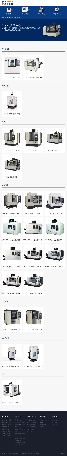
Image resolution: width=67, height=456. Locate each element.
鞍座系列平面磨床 (19, 445)
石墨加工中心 (5, 429)
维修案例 (42, 422)
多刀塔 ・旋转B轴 (31, 422)
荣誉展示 (54, 424)
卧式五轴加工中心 (6, 422)
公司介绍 (54, 420)
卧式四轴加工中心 (6, 420)
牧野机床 (7, 17)
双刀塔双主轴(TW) (31, 429)
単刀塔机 (29, 431)
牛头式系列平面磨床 (20, 442)
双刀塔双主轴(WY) (31, 424)
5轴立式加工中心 (6, 427)
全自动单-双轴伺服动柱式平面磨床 (20, 439)
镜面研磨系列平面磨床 (20, 435)
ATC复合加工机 (31, 420)
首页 (3, 17)
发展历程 (54, 422)
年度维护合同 (43, 424)
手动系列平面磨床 (19, 420)
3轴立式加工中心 (15, 17)
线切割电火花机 (6, 431)
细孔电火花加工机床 (7, 436)
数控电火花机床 (6, 433)
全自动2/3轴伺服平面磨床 (20, 430)
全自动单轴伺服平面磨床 (20, 426)
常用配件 (42, 420)
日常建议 (42, 427)
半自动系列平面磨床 (20, 422)
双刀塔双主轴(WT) (31, 427)
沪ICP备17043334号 (36, 453)
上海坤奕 (62, 453)
